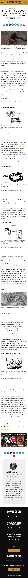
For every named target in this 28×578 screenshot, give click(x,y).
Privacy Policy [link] (14, 560)
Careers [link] (20, 560)
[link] (14, 2)
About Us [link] (8, 560)
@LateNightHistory (10, 487)
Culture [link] (16, 8)
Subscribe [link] (14, 569)
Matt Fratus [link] (18, 21)
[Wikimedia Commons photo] (6, 315)
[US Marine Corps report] (5, 134)
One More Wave (17, 497)
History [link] (11, 8)
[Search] (26, 3)
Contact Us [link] (14, 550)
